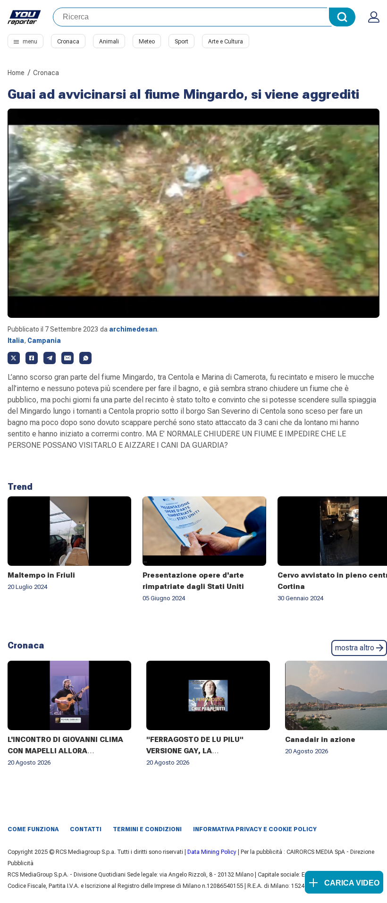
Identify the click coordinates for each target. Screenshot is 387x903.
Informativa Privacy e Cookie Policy (255, 829)
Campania (44, 340)
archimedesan (133, 329)
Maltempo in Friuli (41, 575)
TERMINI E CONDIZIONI (147, 829)
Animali (109, 41)
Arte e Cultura (225, 41)
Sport (181, 41)
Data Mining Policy (211, 852)
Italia (16, 340)
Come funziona (33, 829)
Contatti (85, 829)
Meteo (147, 41)
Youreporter (25, 17)
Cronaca (68, 41)
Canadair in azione (320, 739)
